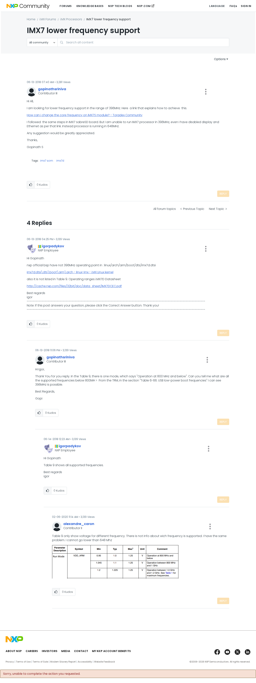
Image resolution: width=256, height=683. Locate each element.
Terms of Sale (40, 662)
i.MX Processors (71, 19)
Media (65, 651)
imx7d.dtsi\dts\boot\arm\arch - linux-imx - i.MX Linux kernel (70, 272)
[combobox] (143, 42)
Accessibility (85, 662)
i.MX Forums (48, 19)
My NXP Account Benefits (111, 651)
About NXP (14, 651)
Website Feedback (104, 662)
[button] (205, 91)
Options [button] (220, 59)
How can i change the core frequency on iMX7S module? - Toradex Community (84, 115)
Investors (50, 651)
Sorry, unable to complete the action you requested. (41, 674)
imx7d (60, 161)
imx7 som (46, 161)
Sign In (246, 6)
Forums (66, 6)
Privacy (10, 662)
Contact (81, 651)
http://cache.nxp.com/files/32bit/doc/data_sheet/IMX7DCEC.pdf (74, 286)
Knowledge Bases (89, 6)
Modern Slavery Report (63, 662)
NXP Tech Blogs (120, 6)
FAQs (233, 6)
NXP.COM (144, 6)
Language (217, 6)
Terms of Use (23, 662)
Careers (32, 651)
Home (31, 19)
